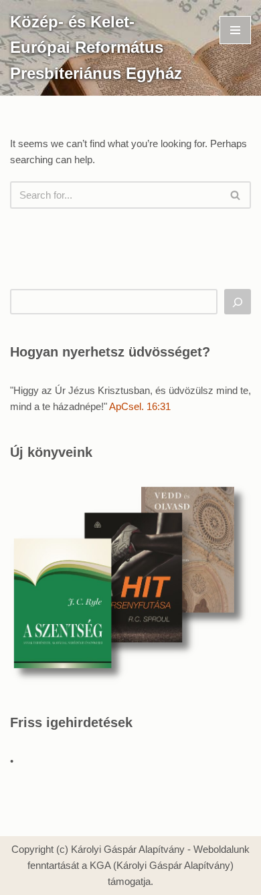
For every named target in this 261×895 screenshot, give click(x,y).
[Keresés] (237, 301)
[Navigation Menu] (235, 30)
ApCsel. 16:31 (140, 406)
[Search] (236, 195)
